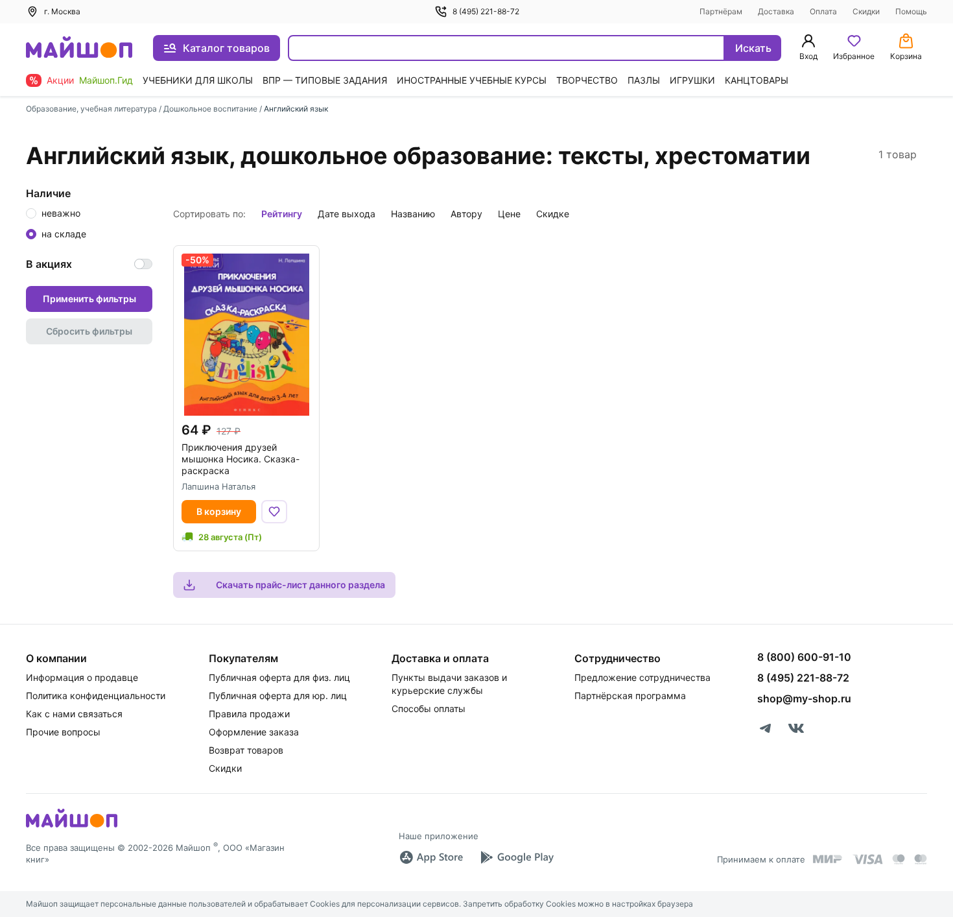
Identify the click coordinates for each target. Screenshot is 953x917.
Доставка (776, 11)
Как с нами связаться (74, 713)
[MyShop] (71, 826)
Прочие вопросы (63, 731)
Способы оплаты (428, 708)
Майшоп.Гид (106, 80)
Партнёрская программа (630, 695)
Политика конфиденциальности (95, 695)
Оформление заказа (254, 731)
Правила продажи (249, 713)
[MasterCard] (898, 859)
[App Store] (431, 857)
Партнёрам (721, 11)
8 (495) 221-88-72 (486, 11)
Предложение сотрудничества (642, 677)
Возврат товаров (246, 750)
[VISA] (867, 859)
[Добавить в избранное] (274, 511)
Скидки (866, 11)
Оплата (823, 11)
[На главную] (79, 48)
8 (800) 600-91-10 (804, 656)
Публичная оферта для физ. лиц (279, 677)
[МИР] (828, 859)
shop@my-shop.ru (804, 698)
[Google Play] (516, 857)
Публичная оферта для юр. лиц (278, 695)
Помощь (911, 11)
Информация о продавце (82, 677)
